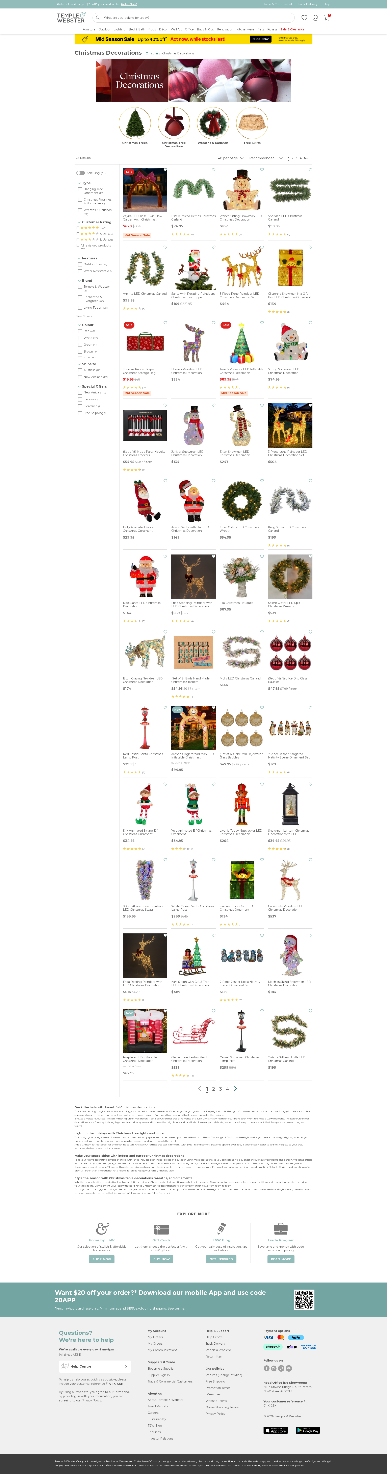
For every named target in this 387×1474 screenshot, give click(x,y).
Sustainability (157, 1419)
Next (308, 158)
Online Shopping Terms (222, 1407)
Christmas (153, 53)
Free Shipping (215, 1381)
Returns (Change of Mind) (224, 1375)
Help (327, 4)
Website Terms (216, 1401)
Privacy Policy (91, 1400)
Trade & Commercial (277, 4)
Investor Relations (160, 1438)
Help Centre (214, 1337)
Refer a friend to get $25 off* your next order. (97, 4)
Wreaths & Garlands (213, 143)
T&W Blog (155, 1425)
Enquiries (154, 1432)
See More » (84, 316)
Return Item (214, 1356)
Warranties (213, 1394)
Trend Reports (158, 1406)
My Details (155, 1337)
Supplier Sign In (159, 1375)
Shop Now (102, 1259)
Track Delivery (307, 4)
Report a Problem (218, 1350)
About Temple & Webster (165, 1400)
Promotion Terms (218, 1388)
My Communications (162, 1350)
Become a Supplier (161, 1368)
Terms (118, 1392)
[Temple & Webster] (71, 18)
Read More (281, 1259)
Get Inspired (221, 1259)
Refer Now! (129, 4)
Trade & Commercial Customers (170, 1381)
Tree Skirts (252, 143)
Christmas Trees (135, 143)
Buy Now (161, 1259)
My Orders (155, 1343)
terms (179, 1308)
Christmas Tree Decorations (174, 144)
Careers (153, 1413)
